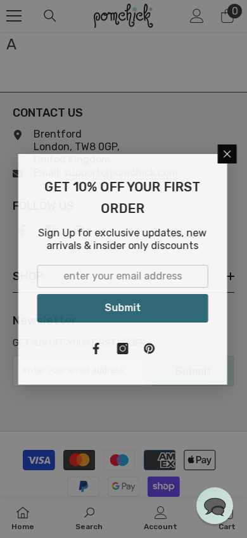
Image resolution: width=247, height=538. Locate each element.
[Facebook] (97, 348)
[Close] (228, 153)
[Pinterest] (150, 348)
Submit (123, 308)
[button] (214, 505)
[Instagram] (123, 348)
